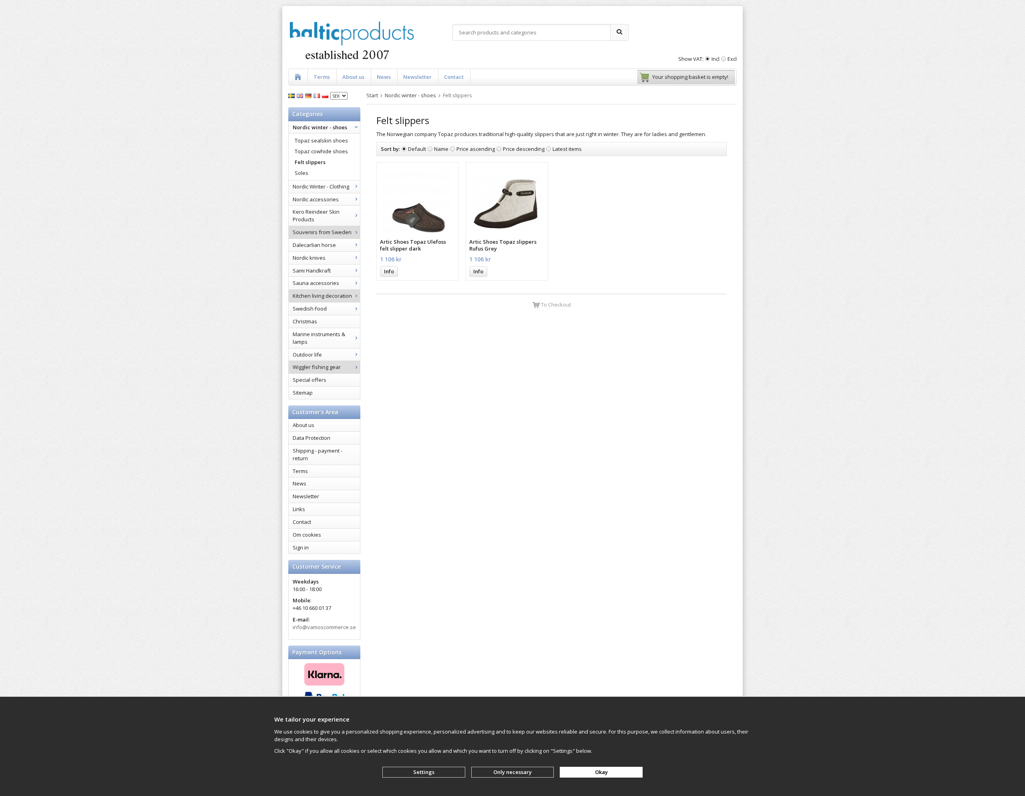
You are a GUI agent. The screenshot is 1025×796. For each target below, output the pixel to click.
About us (353, 76)
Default (417, 148)
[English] (301, 95)
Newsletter (417, 76)
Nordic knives (309, 257)
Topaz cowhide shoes (321, 151)
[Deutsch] (309, 95)
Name (441, 148)
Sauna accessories (316, 283)
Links (299, 509)
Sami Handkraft (312, 270)
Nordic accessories (316, 199)
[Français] (318, 95)
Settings (423, 772)
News (384, 76)
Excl (732, 58)
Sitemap (303, 392)
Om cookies (307, 534)
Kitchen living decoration (322, 295)
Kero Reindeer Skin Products (316, 215)
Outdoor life (307, 354)
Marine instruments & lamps (319, 338)
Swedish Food (310, 308)
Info (389, 271)
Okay (601, 772)
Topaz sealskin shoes (321, 140)
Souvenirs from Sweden (322, 232)
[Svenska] (292, 95)
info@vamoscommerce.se (324, 627)
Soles (301, 172)
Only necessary (512, 772)
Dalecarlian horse (314, 245)
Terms (322, 76)
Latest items (567, 148)
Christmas (305, 321)
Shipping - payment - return (317, 454)
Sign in (301, 547)
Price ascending (475, 148)
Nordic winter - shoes (320, 127)
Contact (454, 76)
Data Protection (311, 437)
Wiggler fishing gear (317, 367)
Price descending (524, 148)
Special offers (309, 379)
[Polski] (326, 95)
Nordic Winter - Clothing (321, 186)
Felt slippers (310, 162)
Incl (715, 58)
